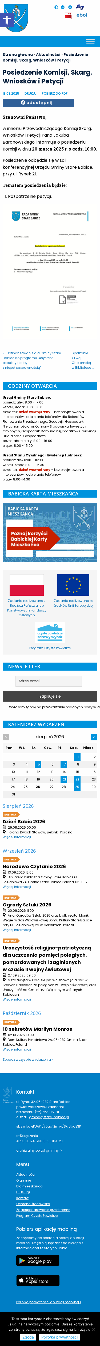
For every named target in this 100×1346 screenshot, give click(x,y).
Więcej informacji (17, 837)
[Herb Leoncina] (16, 18)
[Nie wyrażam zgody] (93, 1329)
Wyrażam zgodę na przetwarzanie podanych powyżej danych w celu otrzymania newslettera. (52, 707)
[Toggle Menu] (90, 41)
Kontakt (22, 1198)
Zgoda (28, 1337)
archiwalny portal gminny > (39, 1150)
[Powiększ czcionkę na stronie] (71, 7)
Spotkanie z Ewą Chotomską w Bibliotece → (83, 360)
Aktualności (25, 1174)
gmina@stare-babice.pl (49, 1117)
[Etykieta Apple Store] (37, 1283)
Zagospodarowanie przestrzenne (43, 1209)
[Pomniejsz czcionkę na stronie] (64, 7)
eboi (82, 14)
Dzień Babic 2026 (24, 821)
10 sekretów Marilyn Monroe (38, 1029)
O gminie (23, 1180)
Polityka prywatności (59, 1337)
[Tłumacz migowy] (80, 7)
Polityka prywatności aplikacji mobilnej (48, 1302)
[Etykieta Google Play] (37, 1263)
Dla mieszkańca (29, 1186)
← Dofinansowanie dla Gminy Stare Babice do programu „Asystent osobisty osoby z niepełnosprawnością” (32, 360)
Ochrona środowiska (33, 1204)
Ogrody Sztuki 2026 (27, 904)
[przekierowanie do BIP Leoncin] (68, 15)
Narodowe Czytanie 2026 (34, 866)
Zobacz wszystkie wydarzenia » (28, 1059)
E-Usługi (23, 1192)
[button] (7, 20)
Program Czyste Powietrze (37, 1215)
